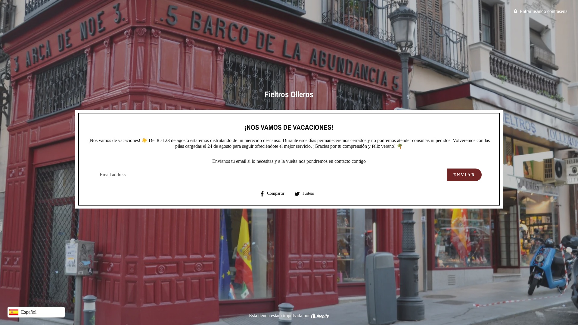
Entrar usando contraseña (543, 11)
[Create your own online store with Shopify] (320, 315)
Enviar (464, 174)
